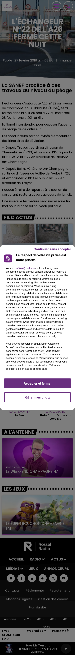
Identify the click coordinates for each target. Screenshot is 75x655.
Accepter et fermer (38, 383)
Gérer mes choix (37, 397)
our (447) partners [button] (25, 268)
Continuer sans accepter (52, 249)
